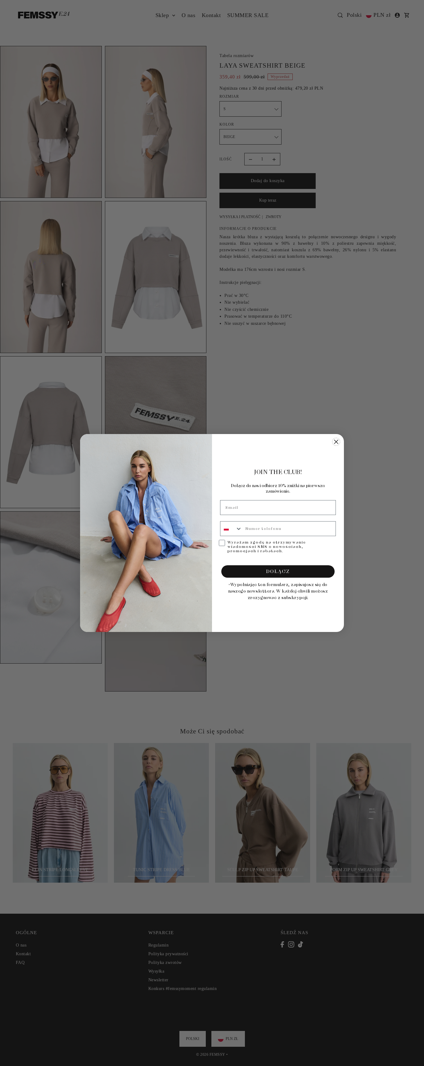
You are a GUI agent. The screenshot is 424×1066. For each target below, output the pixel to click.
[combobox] (231, 529)
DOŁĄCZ (278, 571)
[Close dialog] (336, 441)
